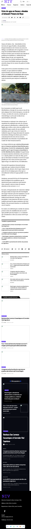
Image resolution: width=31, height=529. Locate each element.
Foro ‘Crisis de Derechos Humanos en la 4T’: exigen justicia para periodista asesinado (19, 265)
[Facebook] (5, 511)
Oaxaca (3, 8)
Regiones (12, 260)
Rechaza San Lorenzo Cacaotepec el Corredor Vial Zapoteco (19, 257)
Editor (4, 20)
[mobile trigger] (3, 1)
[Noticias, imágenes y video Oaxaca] (8, 1)
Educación (5, 477)
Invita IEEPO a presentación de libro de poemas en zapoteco (14, 480)
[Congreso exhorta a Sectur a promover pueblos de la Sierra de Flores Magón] (5, 273)
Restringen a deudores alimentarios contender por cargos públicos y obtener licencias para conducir (15, 238)
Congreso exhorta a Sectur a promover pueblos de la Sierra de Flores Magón (15, 233)
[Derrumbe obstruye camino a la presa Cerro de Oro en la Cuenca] (5, 281)
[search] (21, 1)
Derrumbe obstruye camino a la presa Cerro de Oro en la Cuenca (19, 279)
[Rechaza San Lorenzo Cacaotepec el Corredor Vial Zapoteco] (5, 259)
